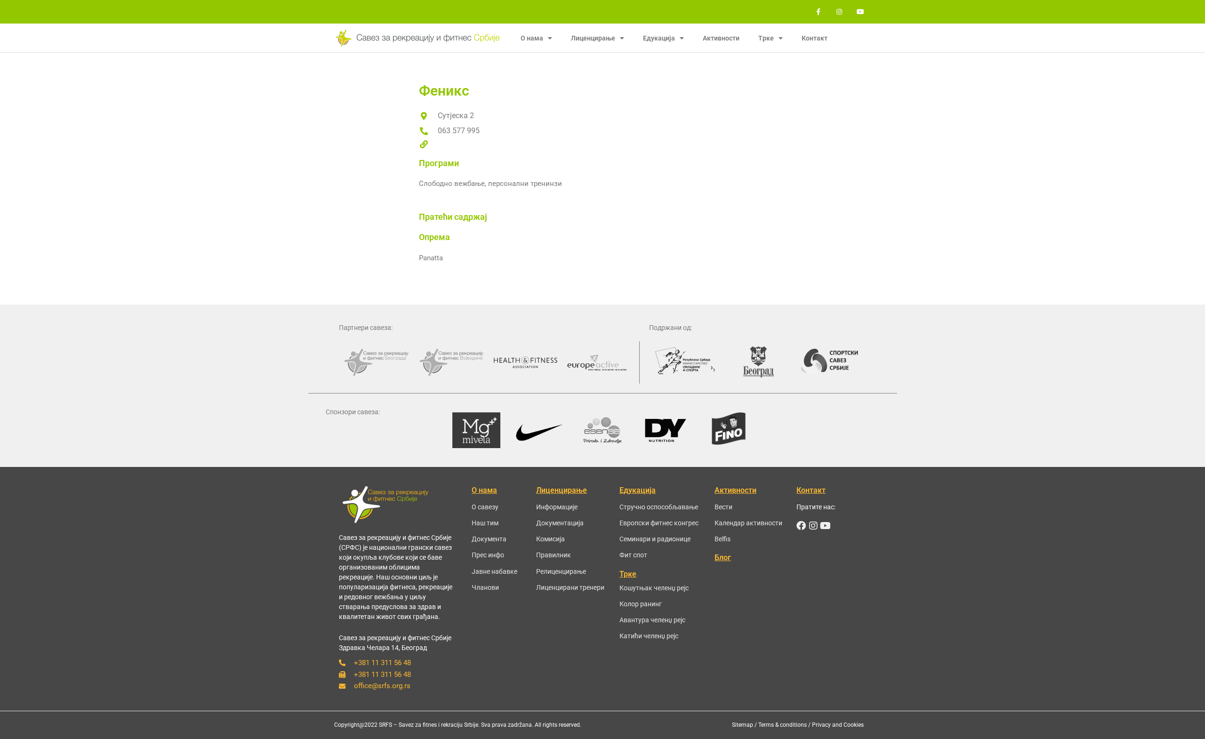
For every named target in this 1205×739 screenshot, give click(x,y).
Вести (723, 507)
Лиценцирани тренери (570, 587)
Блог (723, 557)
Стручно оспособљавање (658, 507)
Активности (721, 38)
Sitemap (742, 725)
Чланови (485, 587)
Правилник (553, 555)
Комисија (550, 539)
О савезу (485, 507)
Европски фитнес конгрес (659, 523)
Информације (557, 507)
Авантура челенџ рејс (652, 620)
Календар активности (748, 523)
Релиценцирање (561, 571)
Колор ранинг (640, 604)
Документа (489, 539)
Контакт (814, 38)
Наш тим (485, 523)
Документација (560, 523)
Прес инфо (488, 555)
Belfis (723, 539)
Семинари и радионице (655, 539)
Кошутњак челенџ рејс (654, 588)
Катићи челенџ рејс (648, 636)
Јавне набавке (494, 571)
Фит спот (633, 555)
